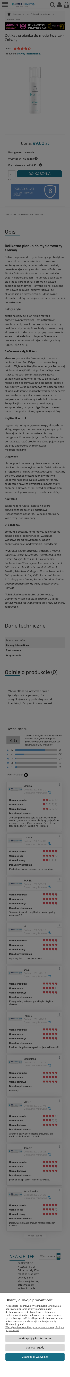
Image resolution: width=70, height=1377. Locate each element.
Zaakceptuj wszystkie (35, 1356)
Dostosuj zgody (35, 1347)
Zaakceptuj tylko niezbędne (35, 1338)
